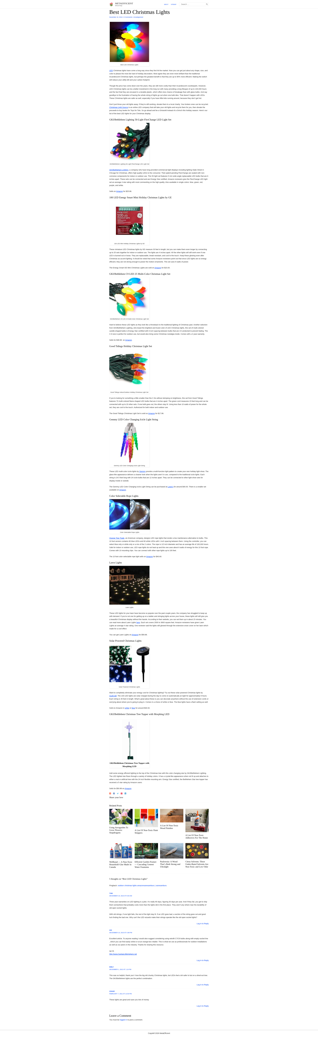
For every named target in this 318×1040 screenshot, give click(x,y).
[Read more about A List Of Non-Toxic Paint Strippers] (146, 818)
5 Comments (128, 17)
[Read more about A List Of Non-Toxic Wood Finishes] (171, 815)
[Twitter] (118, 793)
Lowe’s (170, 487)
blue (133, 708)
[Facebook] (114, 793)
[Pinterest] (121, 793)
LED (111, 70)
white (127, 708)
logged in (123, 1020)
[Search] (206, 4)
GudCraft (113, 696)
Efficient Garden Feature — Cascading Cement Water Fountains (145, 864)
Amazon (119, 191)
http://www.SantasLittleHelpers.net (123, 954)
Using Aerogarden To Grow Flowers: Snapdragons (118, 830)
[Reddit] (110, 793)
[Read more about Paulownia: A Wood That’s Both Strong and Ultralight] (171, 851)
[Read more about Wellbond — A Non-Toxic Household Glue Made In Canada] (121, 851)
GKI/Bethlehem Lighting (118, 170)
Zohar (112, 991)
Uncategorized (138, 17)
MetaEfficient (124, 3)
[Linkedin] (125, 793)
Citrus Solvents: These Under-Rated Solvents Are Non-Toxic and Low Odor (196, 864)
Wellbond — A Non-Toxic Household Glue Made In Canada (120, 864)
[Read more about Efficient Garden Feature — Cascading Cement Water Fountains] (146, 851)
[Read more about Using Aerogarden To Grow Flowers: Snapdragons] (121, 816)
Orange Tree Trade (116, 538)
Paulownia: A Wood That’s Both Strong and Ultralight (170, 864)
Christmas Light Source (118, 107)
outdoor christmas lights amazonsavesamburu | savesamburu (142, 885)
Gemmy (142, 471)
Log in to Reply (203, 924)
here (138, 622)
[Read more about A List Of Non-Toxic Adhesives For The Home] (197, 820)
